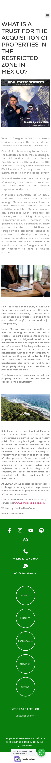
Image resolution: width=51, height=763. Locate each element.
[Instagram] (20, 530)
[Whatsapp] (25, 540)
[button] (47, 15)
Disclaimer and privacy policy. (23, 742)
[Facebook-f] (10, 530)
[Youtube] (31, 530)
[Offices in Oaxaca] (26, 595)
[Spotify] (41, 530)
